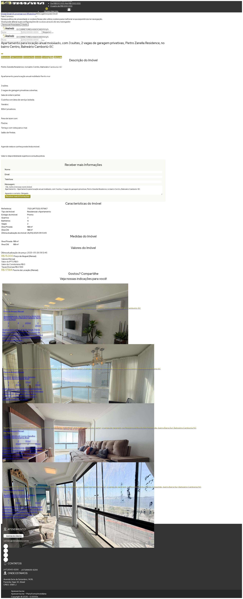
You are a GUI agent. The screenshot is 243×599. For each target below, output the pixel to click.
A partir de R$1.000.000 (61, 6)
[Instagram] (6, 559)
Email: (7, 174)
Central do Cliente (14, 536)
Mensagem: (10, 184)
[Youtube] (6, 550)
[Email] (6, 555)
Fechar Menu (46, 8)
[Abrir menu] (36, 16)
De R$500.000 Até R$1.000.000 (65, 3)
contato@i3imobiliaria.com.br (16, 541)
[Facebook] (6, 546)
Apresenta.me (17, 591)
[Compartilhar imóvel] (2, 53)
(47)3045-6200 (11, 569)
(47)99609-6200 (29, 570)
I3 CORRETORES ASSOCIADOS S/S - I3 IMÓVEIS (22, 3)
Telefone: (9, 179)
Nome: (8, 169)
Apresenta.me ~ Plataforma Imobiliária (28, 593)
